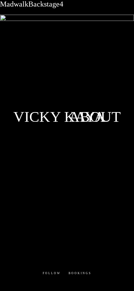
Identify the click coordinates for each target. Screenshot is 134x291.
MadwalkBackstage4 (31, 4)
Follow (52, 273)
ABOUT (95, 116)
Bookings (80, 273)
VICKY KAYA (59, 116)
